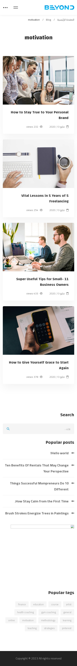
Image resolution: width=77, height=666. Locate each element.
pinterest (66, 628)
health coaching (25, 612)
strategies (49, 628)
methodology (48, 620)
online (11, 620)
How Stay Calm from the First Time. (42, 501)
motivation (28, 620)
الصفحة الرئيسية (65, 20)
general (67, 612)
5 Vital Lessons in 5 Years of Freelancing (45, 198)
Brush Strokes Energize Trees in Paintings (37, 513)
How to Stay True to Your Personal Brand (40, 115)
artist (68, 604)
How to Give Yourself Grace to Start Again (39, 365)
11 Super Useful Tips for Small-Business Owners (42, 281)
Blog (48, 20)
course (54, 604)
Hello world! (59, 453)
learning (67, 620)
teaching (32, 628)
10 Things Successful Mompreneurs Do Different (39, 486)
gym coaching (48, 612)
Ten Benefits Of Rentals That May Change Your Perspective (37, 468)
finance (22, 604)
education (38, 604)
